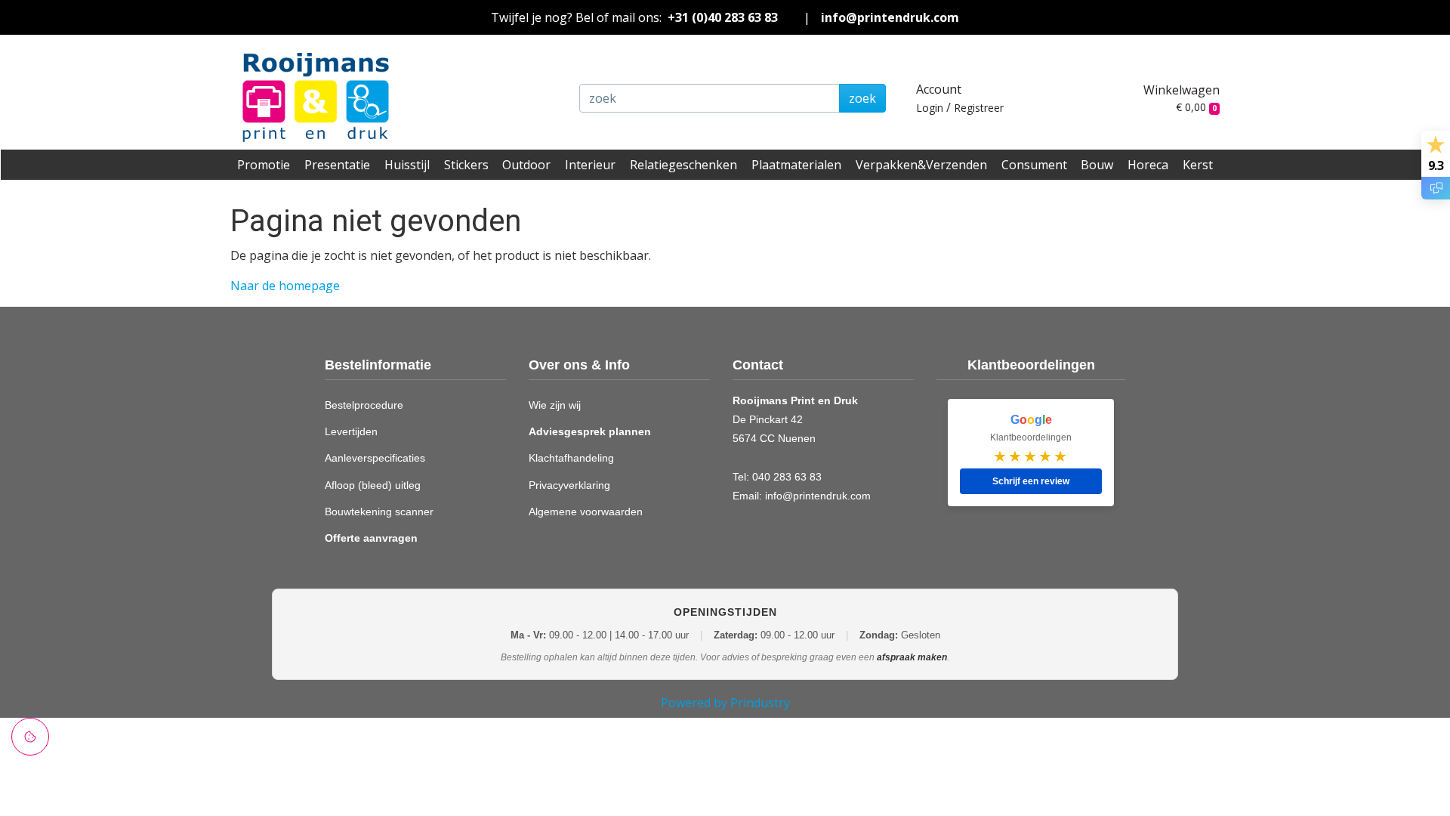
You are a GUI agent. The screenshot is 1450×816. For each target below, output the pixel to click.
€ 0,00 (1196, 107)
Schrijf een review (1030, 481)
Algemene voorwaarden (586, 511)
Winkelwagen (1181, 90)
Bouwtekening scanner (379, 511)
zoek (862, 98)
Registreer (979, 107)
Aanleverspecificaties (375, 458)
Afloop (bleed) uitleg (373, 485)
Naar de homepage (285, 285)
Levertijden (351, 431)
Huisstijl (407, 164)
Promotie (263, 164)
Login (929, 107)
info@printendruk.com (890, 17)
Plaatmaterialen (796, 164)
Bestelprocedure (364, 405)
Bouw (1097, 164)
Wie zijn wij (555, 405)
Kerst (1198, 164)
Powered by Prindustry (725, 702)
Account (938, 89)
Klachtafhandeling (571, 458)
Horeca (1148, 164)
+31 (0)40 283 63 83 (723, 17)
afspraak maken (912, 657)
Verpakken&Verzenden (921, 164)
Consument (1034, 164)
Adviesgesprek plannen (590, 431)
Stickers (466, 164)
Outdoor (526, 164)
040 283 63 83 (787, 477)
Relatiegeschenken (683, 164)
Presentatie (337, 164)
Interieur (590, 164)
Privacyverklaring (569, 485)
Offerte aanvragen (371, 538)
